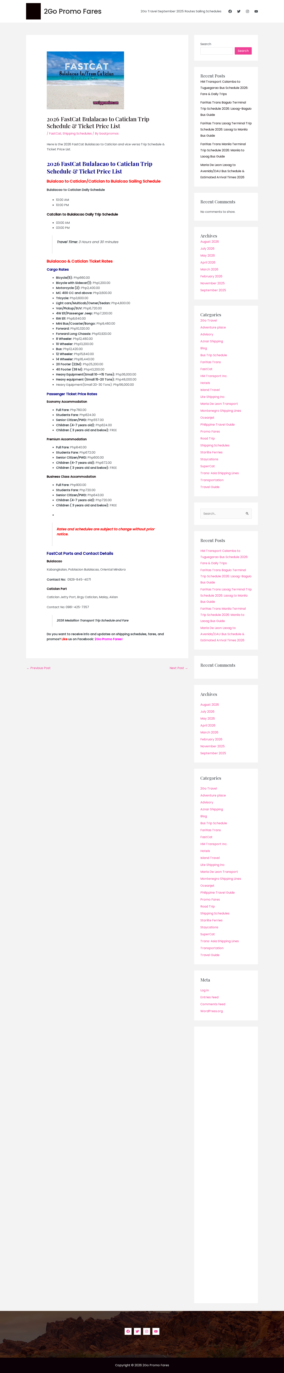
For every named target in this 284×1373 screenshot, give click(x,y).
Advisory (206, 334)
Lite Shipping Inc (212, 397)
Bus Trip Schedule (213, 355)
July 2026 (207, 248)
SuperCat (207, 466)
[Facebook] (230, 11)
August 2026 (209, 241)
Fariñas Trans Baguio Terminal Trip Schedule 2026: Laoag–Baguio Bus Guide (226, 108)
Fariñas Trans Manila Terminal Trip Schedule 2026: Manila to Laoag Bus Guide (223, 150)
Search (205, 44)
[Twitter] (239, 11)
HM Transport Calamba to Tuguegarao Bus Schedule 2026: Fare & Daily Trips (224, 87)
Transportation (212, 480)
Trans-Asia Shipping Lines (219, 473)
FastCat (55, 133)
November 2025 (212, 283)
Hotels (205, 383)
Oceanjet (207, 417)
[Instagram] (247, 11)
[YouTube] (256, 11)
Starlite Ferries (211, 452)
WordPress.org (211, 1011)
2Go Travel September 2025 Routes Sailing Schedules (181, 11)
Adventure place (213, 327)
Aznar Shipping (211, 341)
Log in (204, 990)
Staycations (209, 459)
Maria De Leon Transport (219, 404)
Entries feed (209, 997)
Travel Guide (209, 487)
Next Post (179, 668)
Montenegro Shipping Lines (220, 410)
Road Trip (207, 438)
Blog (203, 348)
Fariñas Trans (210, 362)
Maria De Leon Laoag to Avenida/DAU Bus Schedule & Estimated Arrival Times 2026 (222, 171)
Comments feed (212, 1004)
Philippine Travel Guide (217, 424)
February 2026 (211, 276)
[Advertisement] (226, 1165)
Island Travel (210, 390)
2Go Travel (208, 320)
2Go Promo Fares (73, 11)
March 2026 (209, 269)
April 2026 (207, 262)
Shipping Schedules (77, 133)
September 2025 (213, 290)
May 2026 (207, 255)
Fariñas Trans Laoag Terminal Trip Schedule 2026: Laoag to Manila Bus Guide (226, 129)
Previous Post (38, 668)
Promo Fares (210, 431)
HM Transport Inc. (213, 376)
